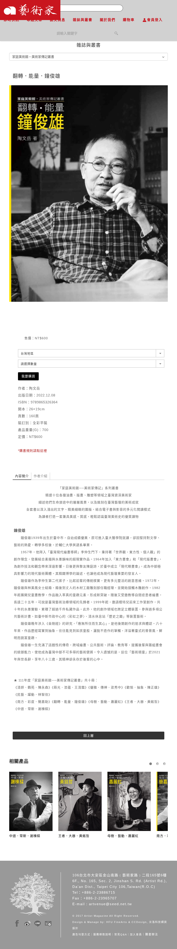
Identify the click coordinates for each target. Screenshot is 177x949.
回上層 (88, 735)
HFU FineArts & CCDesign (126, 922)
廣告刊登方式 (81, 934)
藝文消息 (57, 20)
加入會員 (136, 934)
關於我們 (107, 20)
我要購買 (28, 376)
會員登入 (155, 20)
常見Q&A (120, 934)
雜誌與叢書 (82, 20)
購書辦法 (151, 934)
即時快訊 (11, 20)
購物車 (129, 20)
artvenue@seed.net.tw (110, 904)
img (17, 922)
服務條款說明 (102, 934)
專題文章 (34, 20)
